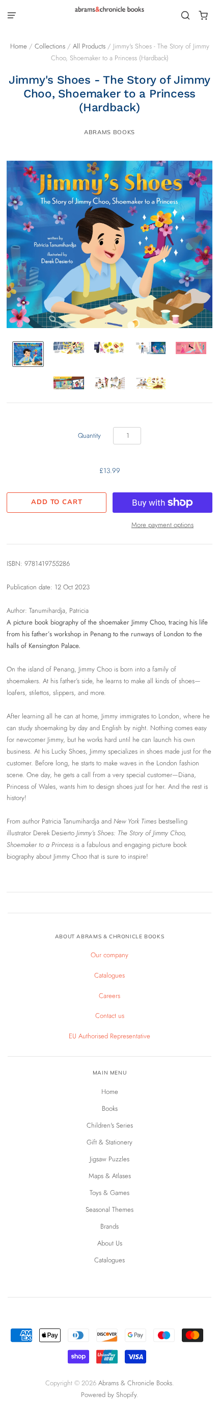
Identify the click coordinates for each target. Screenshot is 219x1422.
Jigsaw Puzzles (109, 1159)
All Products (89, 46)
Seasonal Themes (109, 1209)
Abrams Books (109, 132)
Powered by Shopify (108, 1395)
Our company (109, 955)
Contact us (109, 1015)
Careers (109, 996)
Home (18, 46)
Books (110, 1108)
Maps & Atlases (110, 1176)
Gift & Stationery (109, 1142)
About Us (109, 1243)
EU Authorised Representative (109, 1036)
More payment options (162, 525)
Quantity (89, 435)
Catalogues (109, 975)
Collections (50, 46)
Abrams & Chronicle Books (135, 1383)
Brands (109, 1226)
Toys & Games (109, 1193)
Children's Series (110, 1125)
